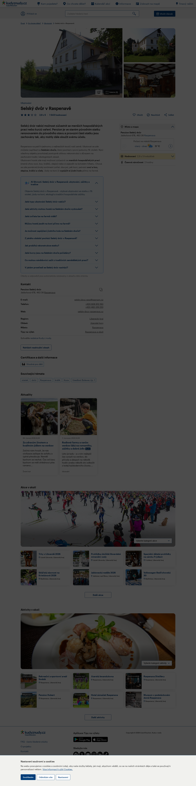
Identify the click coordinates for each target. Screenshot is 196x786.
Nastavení (63, 777)
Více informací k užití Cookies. (58, 769)
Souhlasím (28, 777)
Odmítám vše (46, 777)
